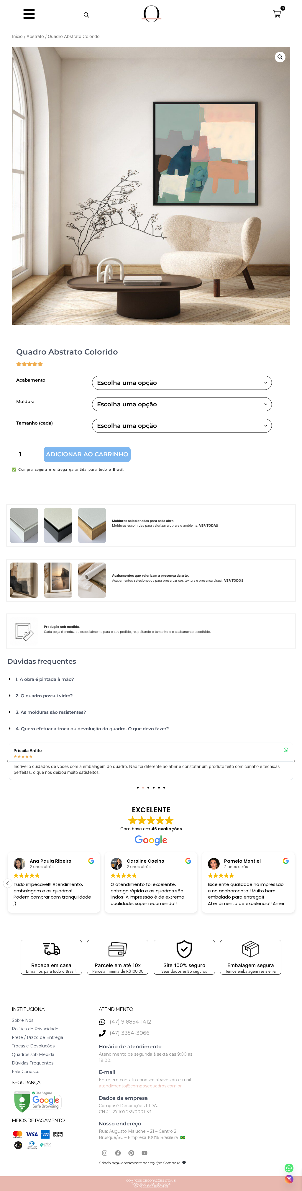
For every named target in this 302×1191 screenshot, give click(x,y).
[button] (280, 57)
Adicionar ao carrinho (87, 454)
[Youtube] (144, 1153)
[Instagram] (105, 1153)
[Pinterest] (131, 1153)
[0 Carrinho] (277, 14)
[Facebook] (118, 1153)
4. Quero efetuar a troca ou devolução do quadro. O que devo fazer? (92, 728)
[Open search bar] (86, 14)
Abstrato (35, 36)
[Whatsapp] (289, 1168)
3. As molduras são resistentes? (51, 712)
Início (17, 36)
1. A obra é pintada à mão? (45, 679)
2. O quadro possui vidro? (44, 695)
